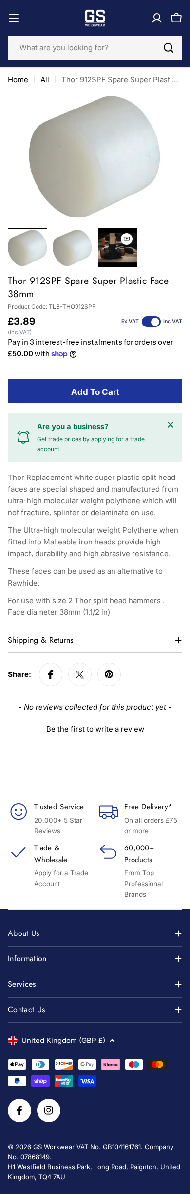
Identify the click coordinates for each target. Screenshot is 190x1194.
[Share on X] (80, 674)
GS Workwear (54, 1147)
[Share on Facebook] (50, 674)
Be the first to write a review (95, 729)
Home (18, 79)
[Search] (168, 48)
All (44, 79)
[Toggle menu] (13, 18)
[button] (95, 727)
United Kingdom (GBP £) (63, 1040)
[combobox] (95, 48)
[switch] (151, 321)
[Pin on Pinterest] (109, 674)
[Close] (170, 424)
